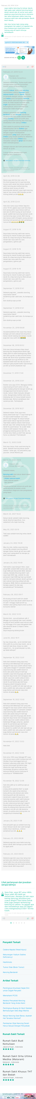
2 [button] (13, 922)
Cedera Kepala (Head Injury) (14, 950)
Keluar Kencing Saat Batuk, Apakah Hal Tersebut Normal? (17, 1017)
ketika (8, 98)
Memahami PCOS (10, 995)
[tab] (18, 468)
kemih (11, 94)
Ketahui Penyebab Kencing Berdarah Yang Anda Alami (14, 1002)
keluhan (26, 98)
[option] (18, 906)
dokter (21, 128)
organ (5, 104)
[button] (18, 67)
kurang (10, 118)
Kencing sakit (8, 474)
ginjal (21, 141)
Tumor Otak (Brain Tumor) (13, 967)
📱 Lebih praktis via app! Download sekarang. (17, 160)
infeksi (24, 123)
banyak (18, 114)
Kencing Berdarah (10, 972)
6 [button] (24, 922)
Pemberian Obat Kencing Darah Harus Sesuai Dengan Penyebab (16, 1024)
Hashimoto (7, 962)
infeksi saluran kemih (12, 478)
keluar (12, 90)
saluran (6, 94)
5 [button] (21, 922)
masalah (22, 92)
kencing (26, 90)
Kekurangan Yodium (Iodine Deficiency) (14, 956)
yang (14, 134)
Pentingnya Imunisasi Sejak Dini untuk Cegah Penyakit (16, 989)
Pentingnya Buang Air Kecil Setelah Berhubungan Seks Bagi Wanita (17, 1009)
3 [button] (16, 922)
